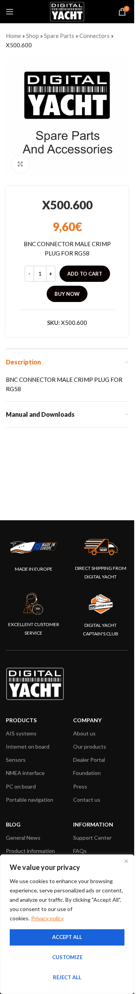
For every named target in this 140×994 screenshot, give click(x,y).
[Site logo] (67, 10)
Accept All (67, 937)
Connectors (94, 35)
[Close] (126, 861)
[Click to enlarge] (20, 164)
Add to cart (84, 274)
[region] (67, 924)
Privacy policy (47, 918)
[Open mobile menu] (10, 11)
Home (13, 35)
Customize (67, 957)
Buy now (67, 294)
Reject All (67, 977)
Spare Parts (59, 35)
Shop (32, 35)
